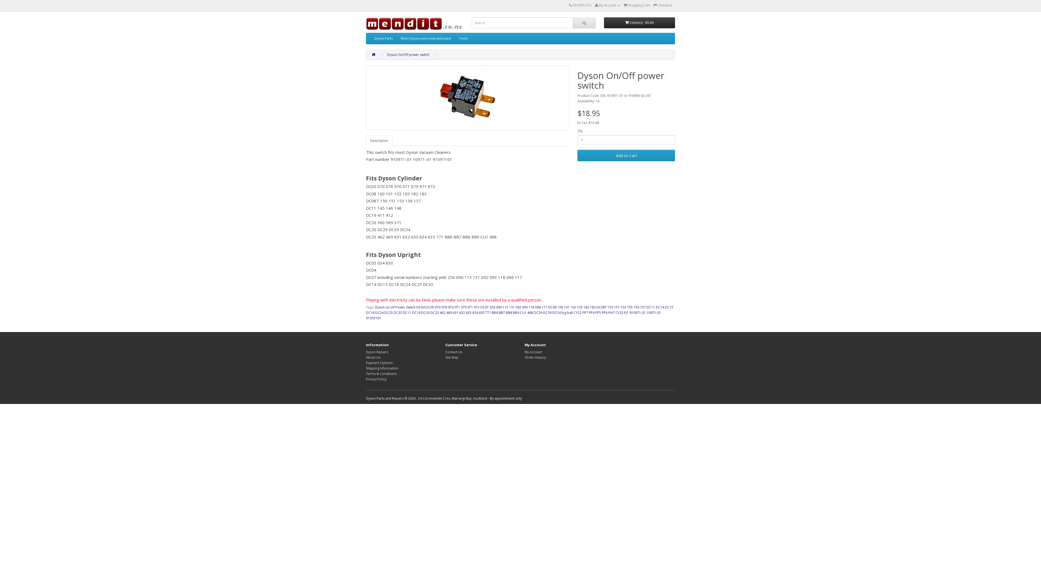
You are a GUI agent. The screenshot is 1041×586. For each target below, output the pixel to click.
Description (379, 140)
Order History (535, 357)
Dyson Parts (383, 38)
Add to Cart (626, 155)
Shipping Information (382, 368)
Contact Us (453, 352)
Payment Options (379, 363)
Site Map (451, 357)
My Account (533, 352)
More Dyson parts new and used (426, 38)
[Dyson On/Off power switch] (467, 97)
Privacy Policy (376, 379)
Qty (580, 131)
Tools (463, 38)
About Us (373, 357)
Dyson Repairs (377, 352)
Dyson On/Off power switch (408, 54)
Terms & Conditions (381, 373)
